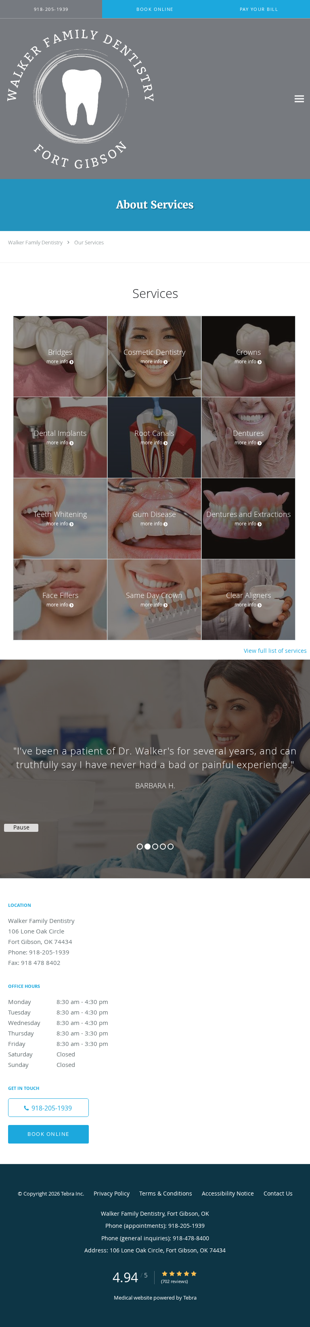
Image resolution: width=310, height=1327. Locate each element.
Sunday (41, 1064)
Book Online (48, 1133)
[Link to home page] (109, 99)
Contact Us (278, 1193)
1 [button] (140, 846)
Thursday (58, 1033)
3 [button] (155, 846)
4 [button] (163, 846)
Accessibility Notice (228, 1193)
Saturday (41, 1054)
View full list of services (275, 651)
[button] (154, 9)
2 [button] (147, 846)
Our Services (89, 242)
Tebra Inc (72, 1193)
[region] (155, 761)
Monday (58, 1002)
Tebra (190, 1297)
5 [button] (170, 846)
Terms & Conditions (165, 1193)
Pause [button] (21, 827)
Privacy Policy (112, 1193)
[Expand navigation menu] (299, 98)
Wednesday (58, 1023)
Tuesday (58, 1012)
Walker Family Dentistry (35, 242)
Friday (58, 1044)
